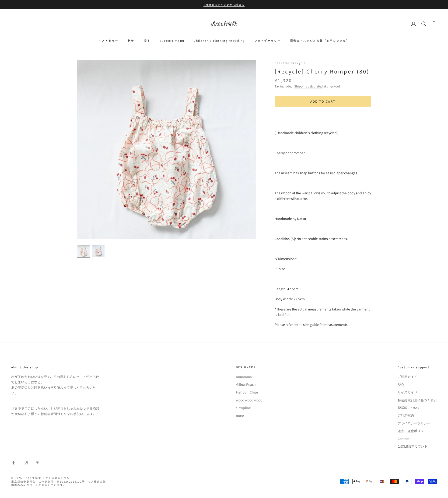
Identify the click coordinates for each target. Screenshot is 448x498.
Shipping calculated (308, 86)
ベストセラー (108, 40)
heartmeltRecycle (290, 63)
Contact (404, 438)
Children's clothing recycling (219, 40)
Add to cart (323, 101)
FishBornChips (247, 392)
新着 (131, 40)
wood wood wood (249, 400)
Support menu (172, 40)
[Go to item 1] (83, 251)
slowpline (243, 407)
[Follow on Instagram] (25, 462)
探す (147, 40)
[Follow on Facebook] (13, 462)
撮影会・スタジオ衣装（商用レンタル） (320, 40)
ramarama (244, 376)
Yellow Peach (246, 384)
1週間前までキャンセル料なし (224, 5)
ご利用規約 (406, 415)
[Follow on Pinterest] (37, 462)
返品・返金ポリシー (412, 430)
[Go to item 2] (98, 251)
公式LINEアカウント (412, 446)
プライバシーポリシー (414, 423)
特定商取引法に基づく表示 (417, 400)
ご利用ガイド (407, 376)
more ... (241, 415)
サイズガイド (407, 392)
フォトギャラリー (267, 40)
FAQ (401, 384)
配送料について (409, 407)
